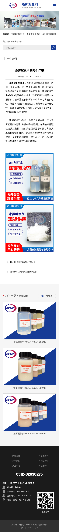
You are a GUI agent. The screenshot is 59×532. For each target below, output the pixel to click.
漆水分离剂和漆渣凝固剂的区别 (24, 272)
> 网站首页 (15, 456)
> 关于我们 (15, 461)
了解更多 (48, 296)
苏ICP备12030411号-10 (29, 528)
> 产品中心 (15, 466)
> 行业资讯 (43, 461)
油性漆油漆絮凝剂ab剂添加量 (24, 262)
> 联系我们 (43, 466)
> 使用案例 (43, 456)
